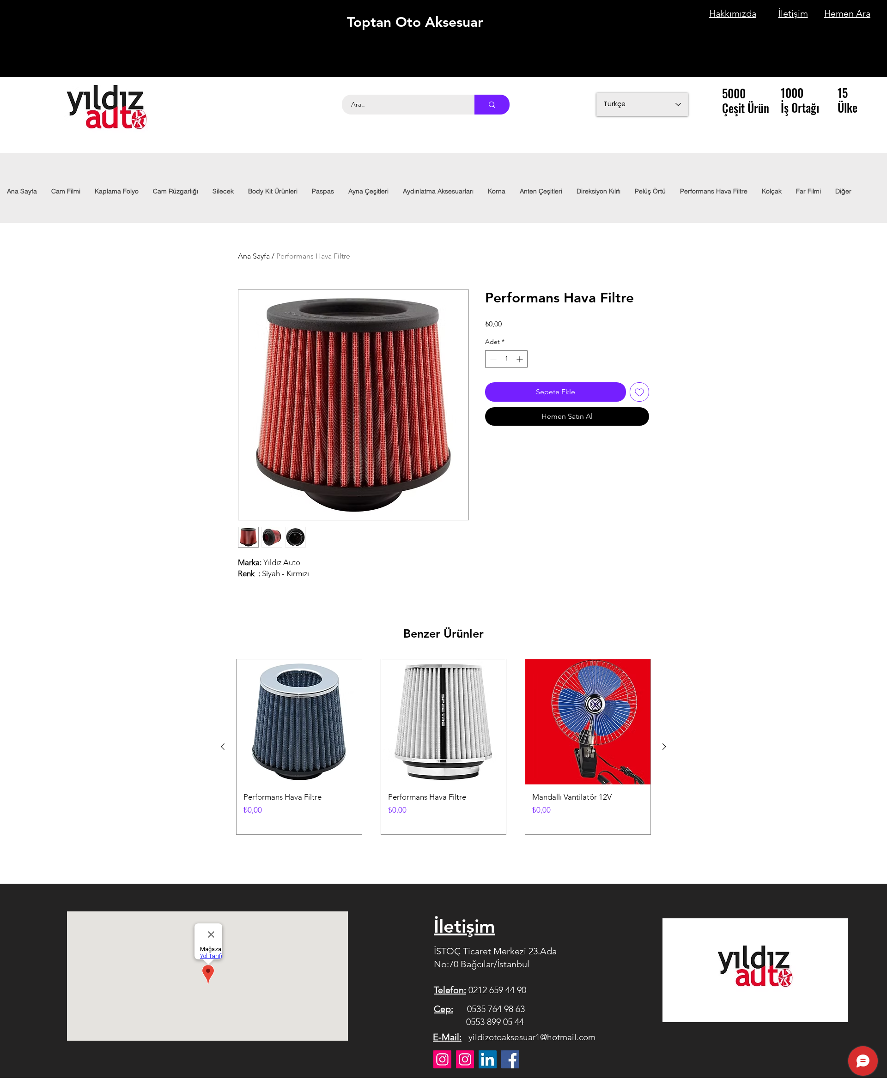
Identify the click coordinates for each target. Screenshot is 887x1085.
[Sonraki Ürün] (664, 746)
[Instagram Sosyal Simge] (465, 1059)
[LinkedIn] (488, 1059)
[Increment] (520, 359)
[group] (443, 746)
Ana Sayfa (254, 256)
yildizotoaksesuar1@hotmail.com (531, 1037)
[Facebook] (510, 1059)
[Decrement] (492, 359)
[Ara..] (492, 105)
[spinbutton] (506, 359)
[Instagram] (442, 1059)
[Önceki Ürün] (222, 746)
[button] (437, 191)
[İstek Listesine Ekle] (639, 392)
